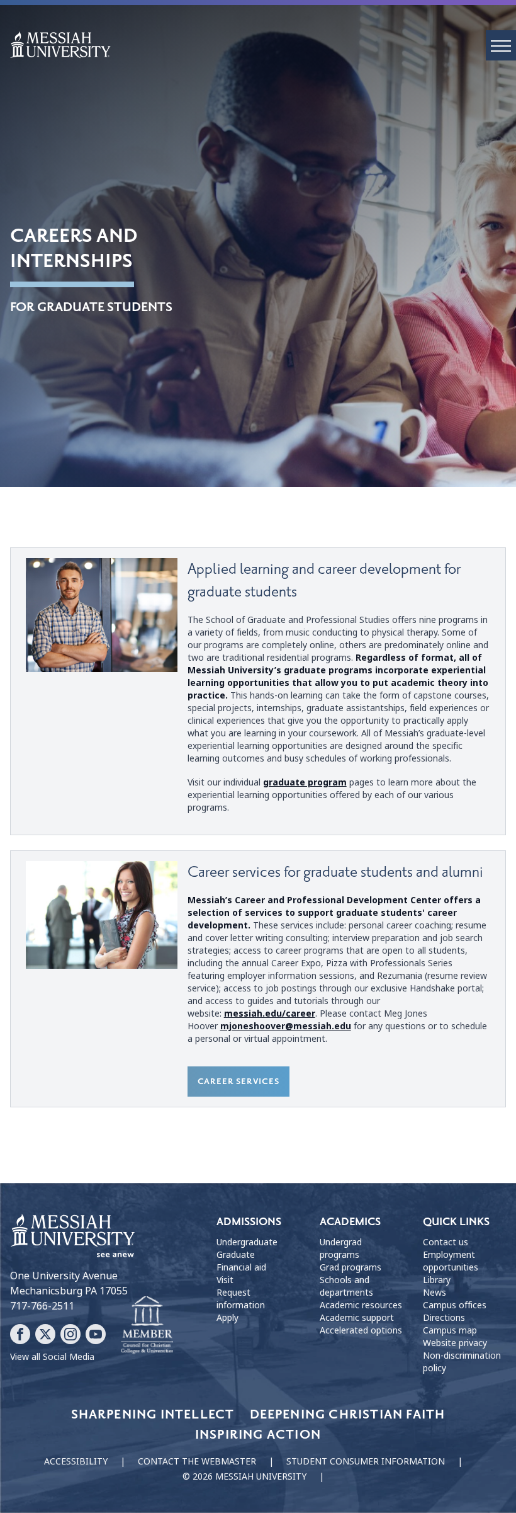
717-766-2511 (42, 1306)
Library (437, 1280)
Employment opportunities (450, 1261)
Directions (444, 1317)
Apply (227, 1317)
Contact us (445, 1242)
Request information (240, 1298)
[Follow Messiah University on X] (45, 1334)
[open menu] (501, 45)
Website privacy (455, 1343)
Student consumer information (365, 1461)
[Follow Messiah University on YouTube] (96, 1334)
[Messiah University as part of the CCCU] (147, 1325)
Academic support (357, 1317)
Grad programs (350, 1267)
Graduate (235, 1254)
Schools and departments (346, 1286)
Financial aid (241, 1267)
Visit (224, 1280)
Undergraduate (247, 1242)
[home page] (263, 45)
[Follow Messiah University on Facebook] (20, 1334)
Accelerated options (361, 1330)
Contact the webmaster (197, 1461)
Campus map (450, 1330)
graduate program (305, 782)
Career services (238, 1081)
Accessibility (76, 1461)
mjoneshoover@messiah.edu (285, 1026)
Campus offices (454, 1305)
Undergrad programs (341, 1248)
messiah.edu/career (269, 1013)
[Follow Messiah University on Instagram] (70, 1334)
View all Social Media (52, 1356)
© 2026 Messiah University (244, 1476)
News (434, 1292)
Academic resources (361, 1305)
